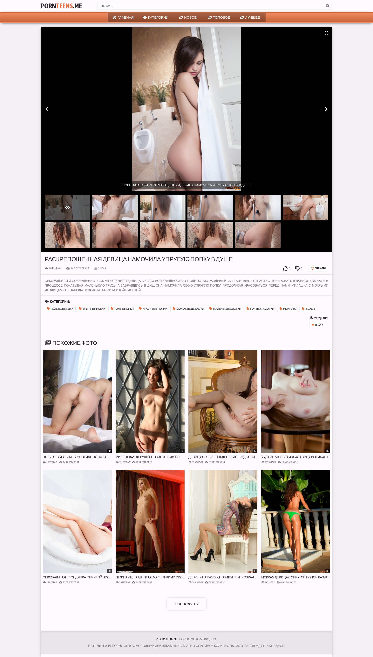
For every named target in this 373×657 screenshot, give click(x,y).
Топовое (221, 17)
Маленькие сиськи (227, 308)
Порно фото (186, 604)
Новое (190, 17)
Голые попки (124, 308)
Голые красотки (262, 308)
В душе (310, 308)
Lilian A (319, 325)
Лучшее (252, 17)
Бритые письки (94, 308)
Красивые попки (155, 308)
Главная (125, 17)
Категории (158, 17)
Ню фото (289, 308)
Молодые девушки (190, 308)
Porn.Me (61, 6)
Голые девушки (62, 308)
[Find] (327, 6)
